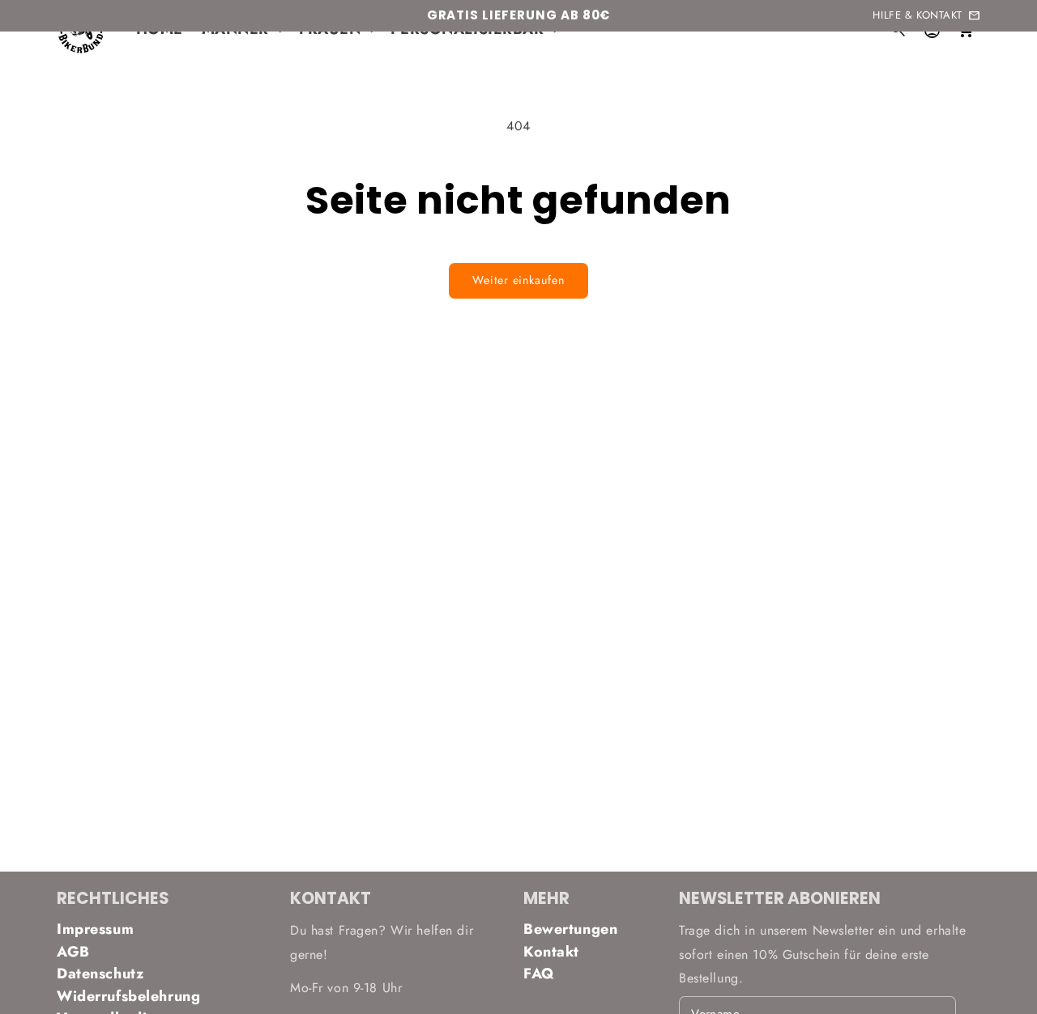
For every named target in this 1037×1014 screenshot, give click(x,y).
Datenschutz (100, 973)
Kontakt (551, 951)
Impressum (95, 929)
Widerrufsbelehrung (128, 996)
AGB (73, 951)
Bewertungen (570, 929)
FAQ (539, 973)
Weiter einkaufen (518, 280)
